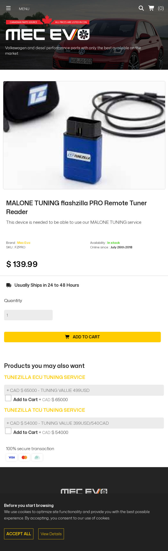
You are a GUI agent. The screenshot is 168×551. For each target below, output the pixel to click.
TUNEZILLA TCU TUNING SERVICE (44, 410)
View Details (51, 533)
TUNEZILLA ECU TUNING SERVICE (44, 377)
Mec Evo (23, 242)
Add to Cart (86, 337)
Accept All (18, 533)
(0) (160, 8)
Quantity (13, 300)
